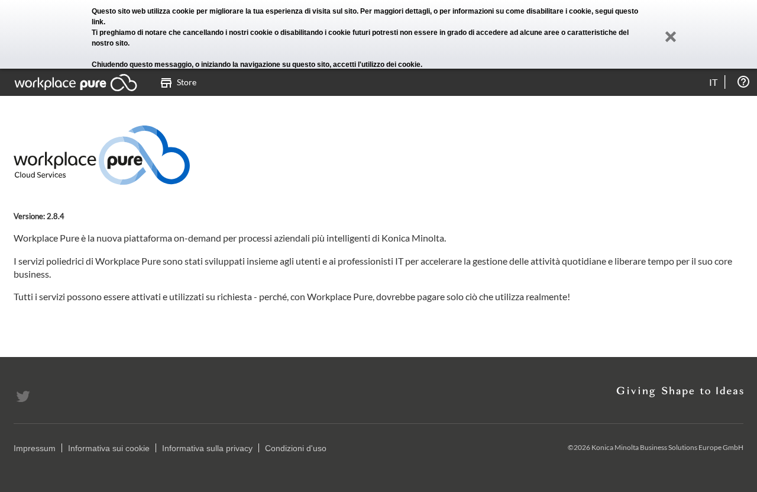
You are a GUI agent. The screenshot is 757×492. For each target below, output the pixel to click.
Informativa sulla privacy (207, 448)
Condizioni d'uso (295, 448)
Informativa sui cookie (109, 448)
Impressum (35, 448)
